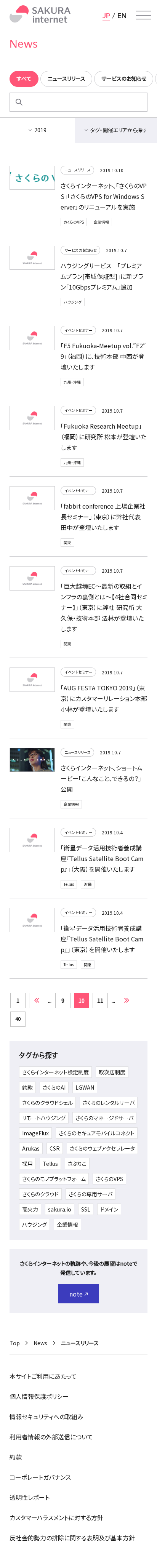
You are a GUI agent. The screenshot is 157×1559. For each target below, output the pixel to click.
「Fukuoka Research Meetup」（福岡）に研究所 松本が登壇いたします (103, 436)
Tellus (69, 884)
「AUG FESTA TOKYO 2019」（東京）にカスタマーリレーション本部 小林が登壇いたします (104, 698)
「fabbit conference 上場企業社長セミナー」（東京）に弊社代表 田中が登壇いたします (103, 516)
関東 (67, 542)
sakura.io (59, 1209)
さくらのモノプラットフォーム (54, 1179)
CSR (55, 1148)
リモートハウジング (44, 1118)
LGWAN (84, 1087)
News (40, 1343)
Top (15, 1343)
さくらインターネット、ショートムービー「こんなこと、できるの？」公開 (102, 778)
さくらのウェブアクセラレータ (102, 1148)
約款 (27, 1087)
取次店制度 (112, 1072)
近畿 (87, 884)
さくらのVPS (74, 222)
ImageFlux (35, 1133)
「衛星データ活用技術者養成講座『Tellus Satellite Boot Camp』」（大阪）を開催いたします (102, 858)
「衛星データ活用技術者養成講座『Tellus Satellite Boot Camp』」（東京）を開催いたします (102, 939)
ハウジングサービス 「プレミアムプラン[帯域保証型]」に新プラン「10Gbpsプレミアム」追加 (102, 276)
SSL (85, 1209)
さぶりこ (77, 1163)
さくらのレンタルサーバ (109, 1102)
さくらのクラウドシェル (47, 1102)
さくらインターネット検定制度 (55, 1072)
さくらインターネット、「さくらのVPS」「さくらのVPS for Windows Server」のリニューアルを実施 (104, 196)
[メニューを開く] (143, 15)
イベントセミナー (78, 330)
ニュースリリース (77, 170)
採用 (27, 1163)
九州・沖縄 (72, 382)
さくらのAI (54, 1087)
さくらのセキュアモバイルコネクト (97, 1133)
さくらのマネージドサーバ (104, 1118)
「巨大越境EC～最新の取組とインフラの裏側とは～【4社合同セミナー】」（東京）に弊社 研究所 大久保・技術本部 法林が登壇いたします (104, 607)
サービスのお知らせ (80, 250)
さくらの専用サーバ (90, 1194)
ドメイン (109, 1209)
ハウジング (73, 302)
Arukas (31, 1148)
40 (18, 1018)
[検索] (19, 102)
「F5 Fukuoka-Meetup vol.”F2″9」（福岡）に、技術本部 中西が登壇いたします (103, 356)
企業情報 (101, 222)
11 (100, 1000)
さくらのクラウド (40, 1194)
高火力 (30, 1209)
